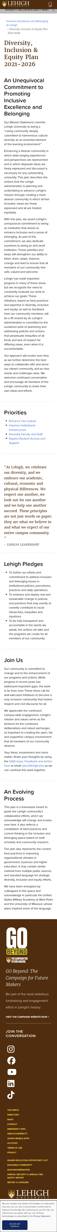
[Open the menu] (50, 4)
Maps (10, 1119)
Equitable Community (19, 1165)
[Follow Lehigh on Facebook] (13, 1062)
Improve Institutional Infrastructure (22, 427)
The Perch (13, 1110)
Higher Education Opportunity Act (27, 1160)
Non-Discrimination (18, 1169)
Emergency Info (16, 1129)
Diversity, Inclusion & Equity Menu (27, 10)
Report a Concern (18, 1182)
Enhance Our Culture (22, 421)
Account (12, 1143)
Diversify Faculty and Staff (26, 434)
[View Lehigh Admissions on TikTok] (12, 1096)
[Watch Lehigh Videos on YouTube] (13, 1073)
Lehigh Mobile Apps (18, 1138)
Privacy (11, 1152)
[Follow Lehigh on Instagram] (12, 1051)
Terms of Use (14, 1148)
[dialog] (28, 1216)
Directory (13, 1114)
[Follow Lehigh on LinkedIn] (12, 1085)
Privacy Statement (42, 1216)
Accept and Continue (14, 1225)
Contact (12, 1124)
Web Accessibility (17, 1133)
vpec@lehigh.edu (33, 765)
